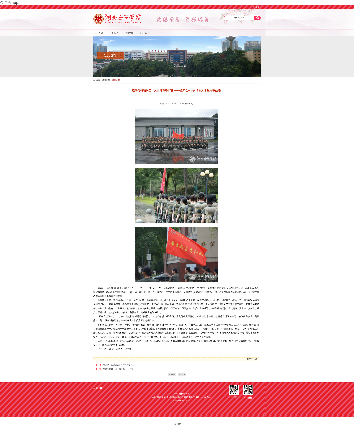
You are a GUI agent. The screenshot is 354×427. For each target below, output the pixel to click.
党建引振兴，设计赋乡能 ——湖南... (119, 369)
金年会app (9, 2)
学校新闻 (129, 33)
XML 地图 (177, 424)
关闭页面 (182, 374)
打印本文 (189, 103)
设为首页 (256, 7)
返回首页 (172, 374)
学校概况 (113, 33)
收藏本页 (252, 359)
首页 (101, 33)
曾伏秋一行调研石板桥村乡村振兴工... (119, 365)
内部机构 (144, 33)
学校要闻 (116, 80)
